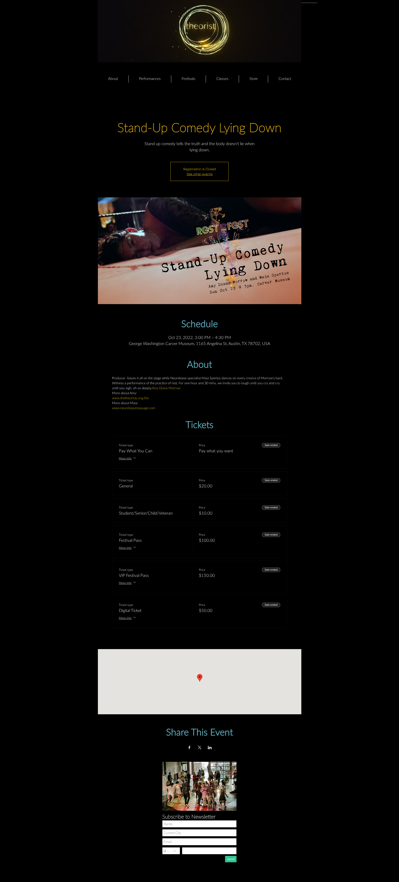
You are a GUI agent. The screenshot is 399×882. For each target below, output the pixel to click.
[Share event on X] (200, 747)
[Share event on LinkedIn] (210, 747)
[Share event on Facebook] (189, 747)
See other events (200, 174)
